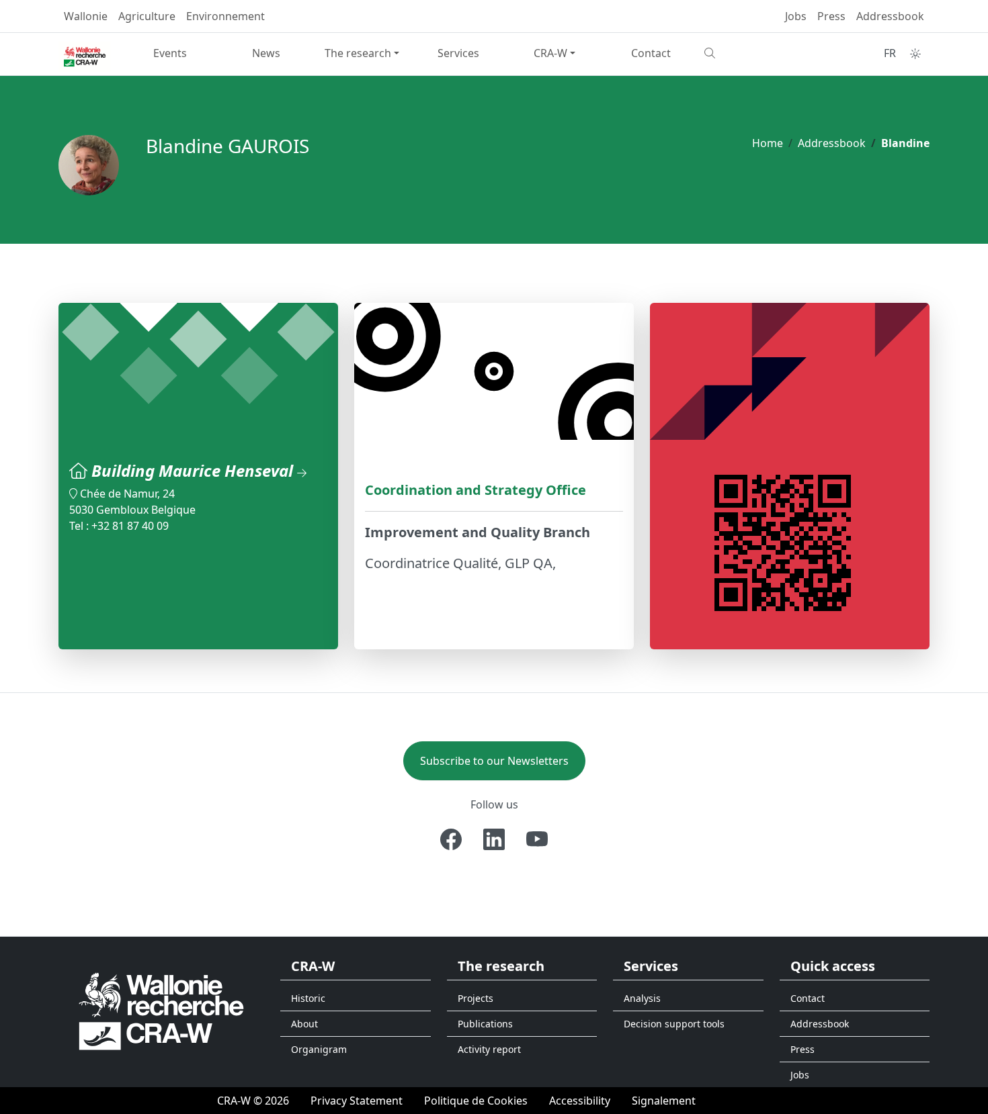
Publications (485, 1023)
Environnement (225, 16)
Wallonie (86, 16)
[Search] (747, 53)
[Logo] (161, 1010)
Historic (308, 998)
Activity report (489, 1049)
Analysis (642, 998)
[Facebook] (451, 839)
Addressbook (890, 16)
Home (767, 143)
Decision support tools (674, 1023)
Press (831, 16)
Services (458, 53)
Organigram (319, 1049)
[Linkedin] (494, 839)
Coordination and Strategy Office (475, 490)
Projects (475, 998)
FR (890, 53)
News (266, 53)
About (304, 1023)
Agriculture (146, 16)
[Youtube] (537, 839)
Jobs (796, 16)
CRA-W (550, 53)
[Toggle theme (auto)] (915, 54)
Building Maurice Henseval (194, 470)
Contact (651, 53)
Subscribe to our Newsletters (494, 760)
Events (170, 53)
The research (358, 53)
